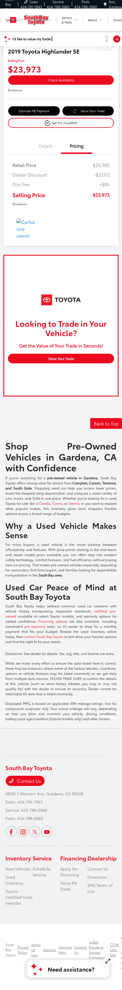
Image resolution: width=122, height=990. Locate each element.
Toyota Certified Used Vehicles (18, 897)
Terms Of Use (36, 949)
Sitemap (49, 949)
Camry (57, 503)
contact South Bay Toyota (44, 636)
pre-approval (34, 626)
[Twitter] (35, 831)
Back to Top (106, 423)
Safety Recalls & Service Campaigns (98, 950)
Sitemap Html (65, 950)
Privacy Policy (23, 950)
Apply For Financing (69, 871)
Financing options (52, 621)
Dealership (102, 858)
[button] (61, 123)
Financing (73, 858)
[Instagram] (23, 831)
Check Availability (61, 80)
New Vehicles (18, 869)
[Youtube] (46, 831)
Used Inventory (14, 880)
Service (42, 858)
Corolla (44, 503)
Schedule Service (41, 871)
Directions (97, 877)
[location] (105, 4)
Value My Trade (68, 886)
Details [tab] (45, 146)
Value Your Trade (93, 111)
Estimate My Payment (34, 111)
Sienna (73, 503)
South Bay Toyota (10, 949)
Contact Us (28, 780)
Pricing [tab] (77, 146)
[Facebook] (11, 831)
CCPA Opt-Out (114, 949)
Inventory (18, 858)
